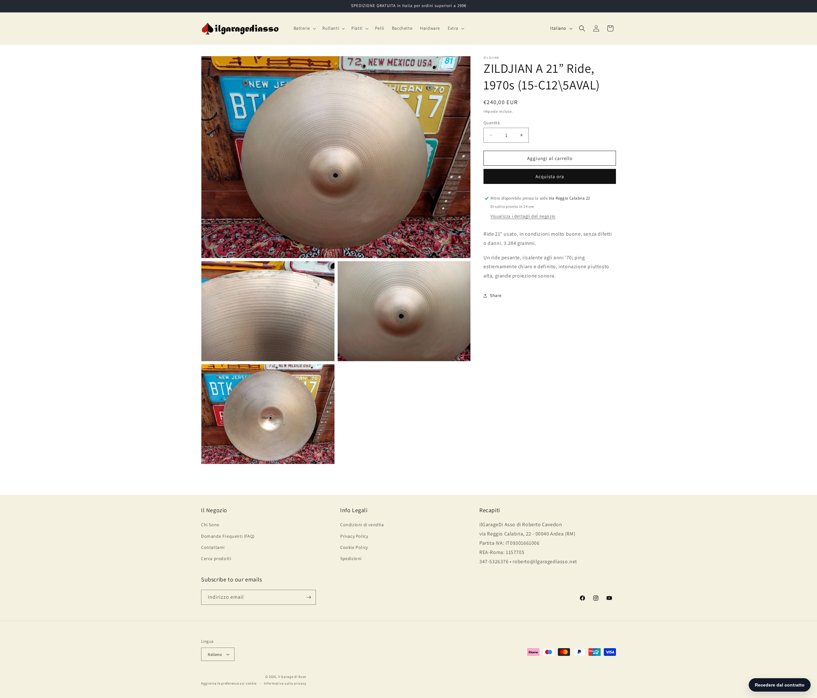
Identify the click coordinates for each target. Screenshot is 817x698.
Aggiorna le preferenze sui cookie (229, 683)
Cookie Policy (354, 547)
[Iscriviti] (309, 597)
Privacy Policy (354, 536)
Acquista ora (550, 176)
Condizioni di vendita (362, 524)
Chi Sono (210, 524)
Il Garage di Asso (292, 676)
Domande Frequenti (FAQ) (228, 536)
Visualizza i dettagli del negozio (523, 216)
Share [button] (496, 295)
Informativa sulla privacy (285, 683)
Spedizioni (351, 558)
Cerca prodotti (216, 558)
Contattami (213, 547)
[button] (304, 28)
